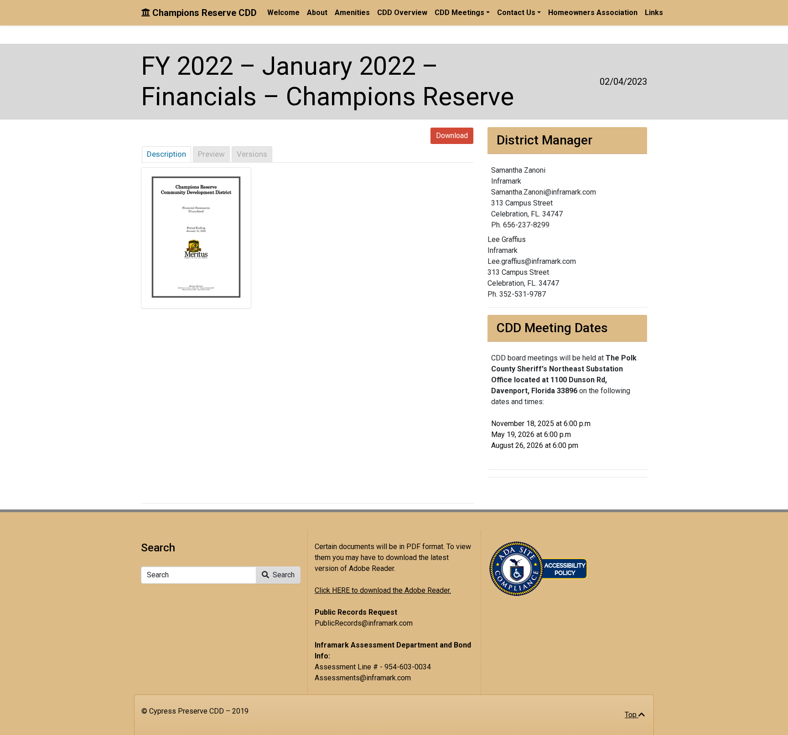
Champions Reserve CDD (203, 12)
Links (654, 12)
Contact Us (516, 12)
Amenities (352, 12)
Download (452, 135)
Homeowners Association (593, 12)
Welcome (283, 12)
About (317, 12)
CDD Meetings (459, 12)
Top (631, 714)
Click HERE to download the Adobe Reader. (383, 590)
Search (283, 575)
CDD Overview (402, 12)
